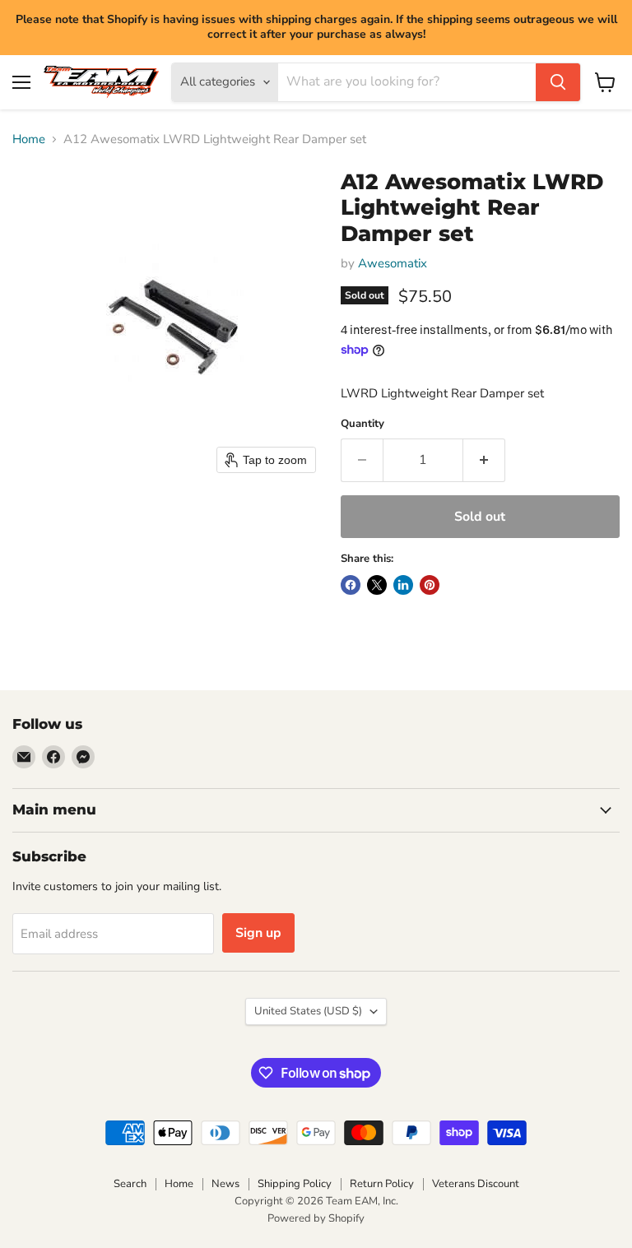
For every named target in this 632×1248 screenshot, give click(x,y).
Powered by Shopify (316, 1218)
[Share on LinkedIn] (403, 585)
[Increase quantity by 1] (484, 459)
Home (28, 139)
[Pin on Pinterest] (429, 585)
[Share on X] (377, 585)
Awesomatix (392, 263)
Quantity (362, 424)
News (225, 1183)
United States (308, 1011)
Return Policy (382, 1183)
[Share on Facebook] (350, 585)
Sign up (258, 933)
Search (130, 1183)
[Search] (558, 82)
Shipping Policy (295, 1183)
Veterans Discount (475, 1183)
